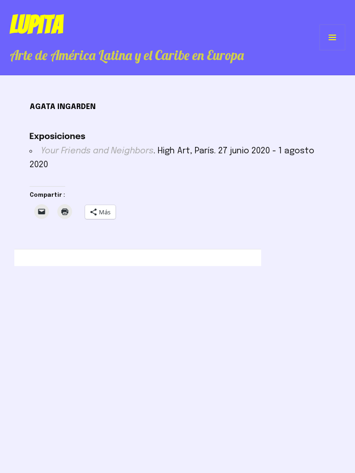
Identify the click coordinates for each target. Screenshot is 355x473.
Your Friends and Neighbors (97, 151)
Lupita (36, 24)
